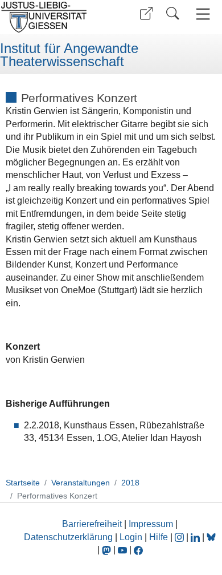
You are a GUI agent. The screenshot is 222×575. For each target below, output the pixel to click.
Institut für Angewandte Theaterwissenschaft (69, 55)
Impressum (151, 524)
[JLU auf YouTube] (122, 549)
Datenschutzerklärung (68, 537)
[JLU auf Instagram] (180, 537)
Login (132, 537)
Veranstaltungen (80, 482)
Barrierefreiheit (92, 524)
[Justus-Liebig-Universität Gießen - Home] (54, 17)
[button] (146, 13)
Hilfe (158, 537)
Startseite (23, 482)
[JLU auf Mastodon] (107, 549)
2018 (130, 482)
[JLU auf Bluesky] (211, 537)
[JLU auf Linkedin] (196, 537)
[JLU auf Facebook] (138, 549)
